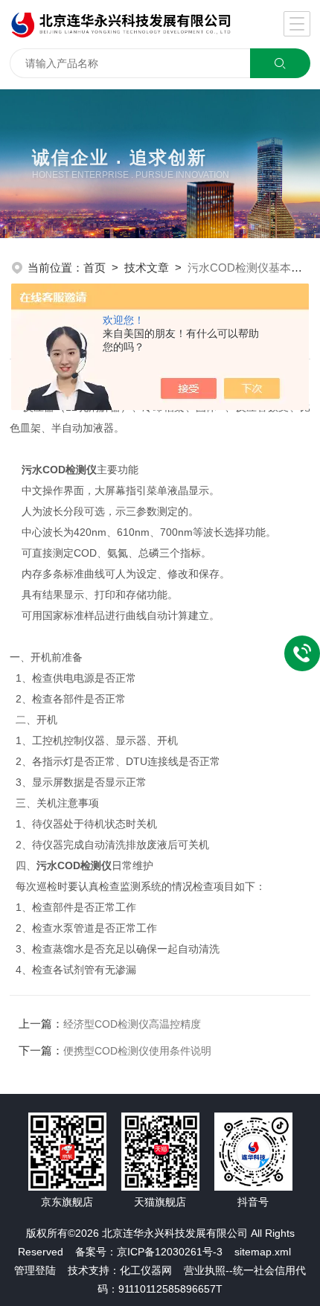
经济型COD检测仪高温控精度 (132, 1024)
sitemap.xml (262, 1252)
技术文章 (146, 267)
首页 (94, 267)
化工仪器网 (146, 1270)
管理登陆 (35, 1270)
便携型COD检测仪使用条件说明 (137, 1051)
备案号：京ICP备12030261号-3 (149, 1252)
